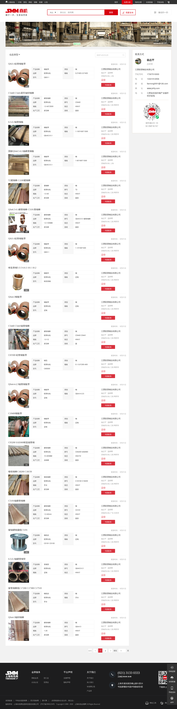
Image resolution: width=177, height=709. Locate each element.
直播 (40, 2)
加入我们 (90, 682)
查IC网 (44, 701)
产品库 (89, 691)
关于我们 (90, 678)
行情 (19, 2)
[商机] (16, 12)
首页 (90, 650)
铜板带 (46, 69)
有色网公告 (91, 687)
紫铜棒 (46, 185)
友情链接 (9, 701)
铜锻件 (46, 273)
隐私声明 (67, 682)
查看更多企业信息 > (160, 43)
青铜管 (46, 564)
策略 (35, 2)
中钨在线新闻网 (21, 701)
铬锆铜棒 (47, 477)
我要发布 (129, 12)
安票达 (46, 682)
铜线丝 (46, 535)
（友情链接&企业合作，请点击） (62, 701)
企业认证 (35, 682)
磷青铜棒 (47, 98)
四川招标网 (34, 701)
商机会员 (35, 678)
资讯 (25, 2)
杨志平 (103, 72)
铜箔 (45, 360)
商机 (30, 2)
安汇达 (46, 678)
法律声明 (67, 678)
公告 (46, 2)
